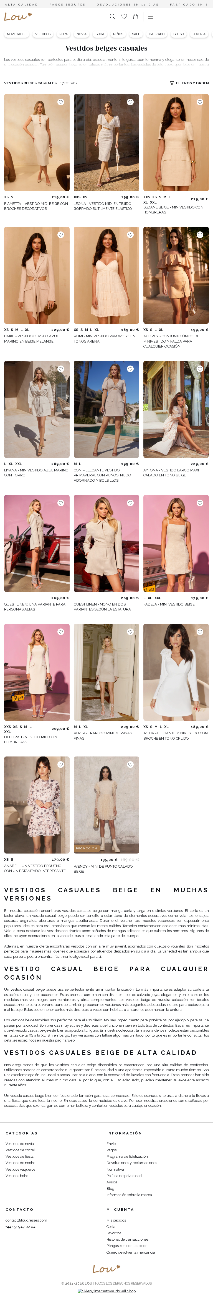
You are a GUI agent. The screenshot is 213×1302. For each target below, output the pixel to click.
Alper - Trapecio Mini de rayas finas (103, 735)
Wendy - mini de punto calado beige (103, 868)
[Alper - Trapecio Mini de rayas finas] (106, 672)
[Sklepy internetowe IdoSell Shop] (107, 1291)
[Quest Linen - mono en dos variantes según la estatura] (106, 543)
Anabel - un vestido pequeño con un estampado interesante (35, 868)
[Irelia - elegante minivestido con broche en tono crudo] (176, 672)
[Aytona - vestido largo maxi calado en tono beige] (176, 409)
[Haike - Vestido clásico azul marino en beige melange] (37, 275)
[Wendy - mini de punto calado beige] (106, 805)
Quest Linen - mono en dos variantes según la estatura (102, 606)
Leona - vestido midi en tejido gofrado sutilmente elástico (103, 206)
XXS (77, 197)
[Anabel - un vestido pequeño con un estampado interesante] (37, 805)
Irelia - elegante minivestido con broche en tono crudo (175, 735)
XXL (153, 202)
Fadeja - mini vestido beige (169, 604)
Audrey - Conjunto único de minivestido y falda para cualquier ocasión (171, 341)
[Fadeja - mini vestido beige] (176, 543)
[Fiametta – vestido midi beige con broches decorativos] (37, 142)
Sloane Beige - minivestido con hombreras (173, 209)
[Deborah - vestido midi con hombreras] (37, 672)
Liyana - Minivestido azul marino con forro (36, 472)
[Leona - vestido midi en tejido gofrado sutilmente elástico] (106, 142)
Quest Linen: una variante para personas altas (34, 606)
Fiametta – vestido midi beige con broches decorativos (36, 206)
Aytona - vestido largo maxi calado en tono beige (171, 472)
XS (6, 197)
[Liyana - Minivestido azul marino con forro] (37, 409)
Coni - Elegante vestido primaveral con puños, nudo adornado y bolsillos (102, 475)
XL (145, 202)
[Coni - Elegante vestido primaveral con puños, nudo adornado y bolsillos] (106, 409)
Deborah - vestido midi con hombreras (30, 739)
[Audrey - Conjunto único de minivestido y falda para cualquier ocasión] (176, 275)
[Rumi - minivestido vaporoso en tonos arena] (106, 275)
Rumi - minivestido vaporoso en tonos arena (104, 338)
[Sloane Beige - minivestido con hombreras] (176, 142)
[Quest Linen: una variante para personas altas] (37, 543)
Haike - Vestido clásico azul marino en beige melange (31, 338)
